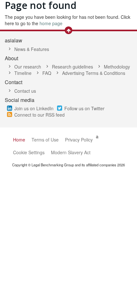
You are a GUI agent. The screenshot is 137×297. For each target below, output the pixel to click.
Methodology (117, 66)
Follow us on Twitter (84, 108)
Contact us (25, 91)
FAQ (46, 73)
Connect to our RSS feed (39, 115)
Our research (27, 66)
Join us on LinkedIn (34, 108)
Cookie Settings (29, 152)
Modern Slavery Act (70, 152)
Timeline (23, 73)
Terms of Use (45, 139)
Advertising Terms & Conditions (93, 73)
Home (19, 139)
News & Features (31, 49)
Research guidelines (72, 66)
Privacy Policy (79, 139)
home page (51, 23)
